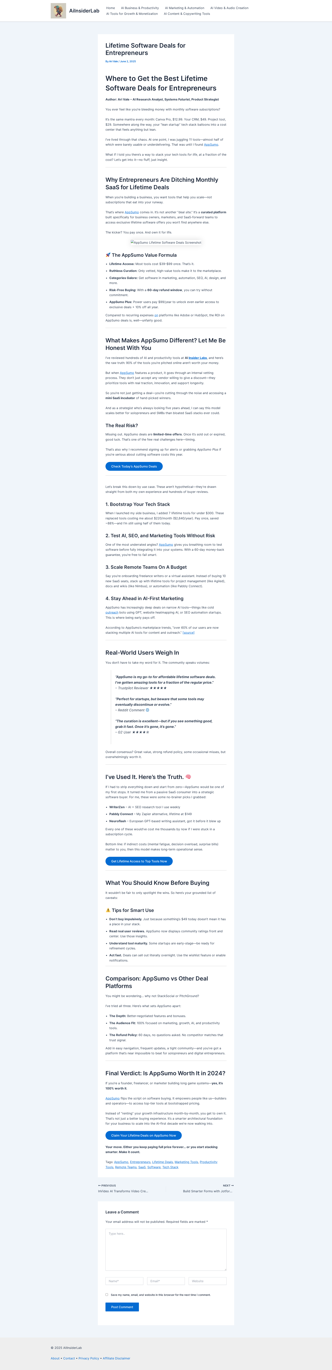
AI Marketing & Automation (184, 8)
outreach (111, 612)
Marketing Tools (186, 1162)
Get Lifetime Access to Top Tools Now (139, 861)
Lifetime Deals (162, 1162)
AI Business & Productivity (140, 8)
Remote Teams (126, 1167)
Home (110, 8)
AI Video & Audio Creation (229, 8)
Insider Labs (198, 358)
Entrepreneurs (140, 1162)
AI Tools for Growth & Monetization (132, 14)
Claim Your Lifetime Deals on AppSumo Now (143, 1135)
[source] (189, 632)
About (55, 1358)
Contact (69, 1358)
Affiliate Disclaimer (116, 1358)
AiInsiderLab (84, 11)
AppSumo (211, 144)
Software (154, 1167)
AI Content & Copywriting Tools (187, 14)
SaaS (142, 1167)
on (156, 315)
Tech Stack (170, 1167)
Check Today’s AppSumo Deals (134, 466)
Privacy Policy (89, 1358)
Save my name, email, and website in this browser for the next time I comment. (161, 1294)
